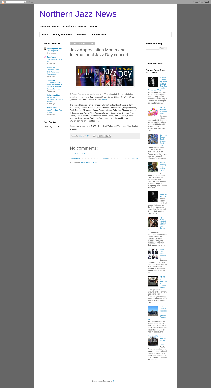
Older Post (135, 158)
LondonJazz (52, 80)
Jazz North (51, 57)
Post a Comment (79, 153)
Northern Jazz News (78, 14)
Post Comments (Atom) (89, 163)
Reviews (81, 34)
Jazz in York (52, 108)
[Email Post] (94, 136)
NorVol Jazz (51, 68)
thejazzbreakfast (53, 95)
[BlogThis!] (101, 136)
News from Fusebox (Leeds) (163, 253)
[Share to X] (104, 136)
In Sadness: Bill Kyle (163, 194)
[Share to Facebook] (107, 136)
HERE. (105, 100)
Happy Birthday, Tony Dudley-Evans (163, 167)
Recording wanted (53, 51)
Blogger (116, 381)
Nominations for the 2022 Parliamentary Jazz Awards (53, 72)
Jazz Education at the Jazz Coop (163, 340)
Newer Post (75, 158)
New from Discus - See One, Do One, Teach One (163, 140)
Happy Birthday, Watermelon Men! (163, 110)
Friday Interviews (62, 34)
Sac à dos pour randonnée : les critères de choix (55, 99)
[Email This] (98, 136)
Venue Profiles (99, 34)
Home (45, 34)
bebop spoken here (54, 49)
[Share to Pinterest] (109, 136)
